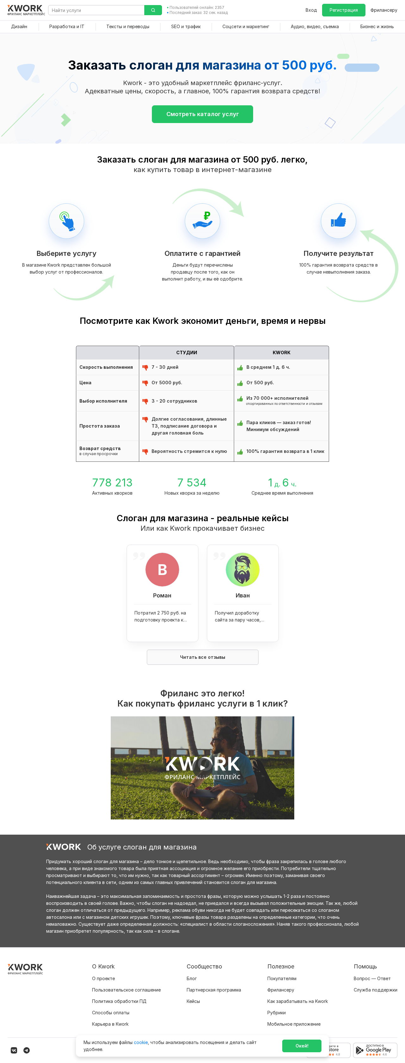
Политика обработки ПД (119, 1001)
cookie (141, 1042)
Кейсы (193, 1001)
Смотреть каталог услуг (202, 114)
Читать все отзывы (202, 657)
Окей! (302, 1045)
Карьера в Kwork (110, 1024)
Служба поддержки (375, 989)
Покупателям (281, 978)
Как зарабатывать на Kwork (297, 1001)
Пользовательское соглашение (126, 989)
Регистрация (344, 10)
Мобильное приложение (294, 1024)
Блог (192, 978)
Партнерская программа (214, 989)
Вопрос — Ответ (372, 978)
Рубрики (276, 1012)
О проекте (103, 978)
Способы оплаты (110, 1012)
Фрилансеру (384, 10)
